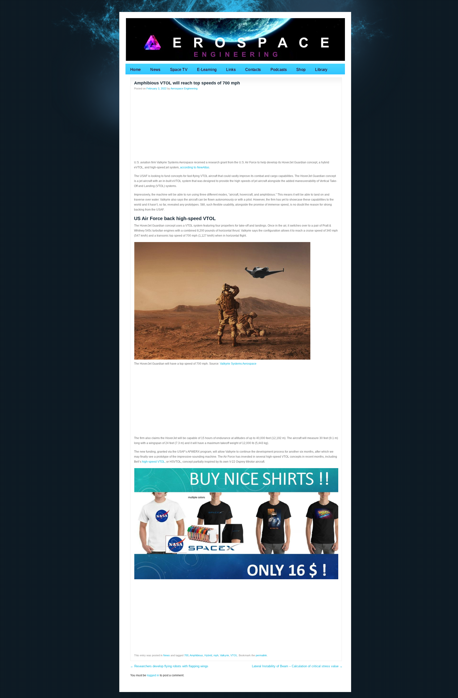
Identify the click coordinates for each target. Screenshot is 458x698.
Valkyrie (224, 655)
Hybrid (208, 655)
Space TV (179, 69)
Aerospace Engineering (184, 88)
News (155, 69)
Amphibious (196, 655)
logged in (153, 675)
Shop (301, 69)
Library (321, 69)
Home (135, 69)
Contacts (253, 69)
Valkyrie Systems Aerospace (238, 363)
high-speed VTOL (153, 461)
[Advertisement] (236, 126)
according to (194, 167)
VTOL (233, 655)
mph (216, 655)
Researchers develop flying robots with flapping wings (169, 666)
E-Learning (207, 69)
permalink (261, 655)
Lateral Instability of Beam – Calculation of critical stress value (297, 666)
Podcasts (279, 69)
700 (186, 655)
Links (231, 69)
